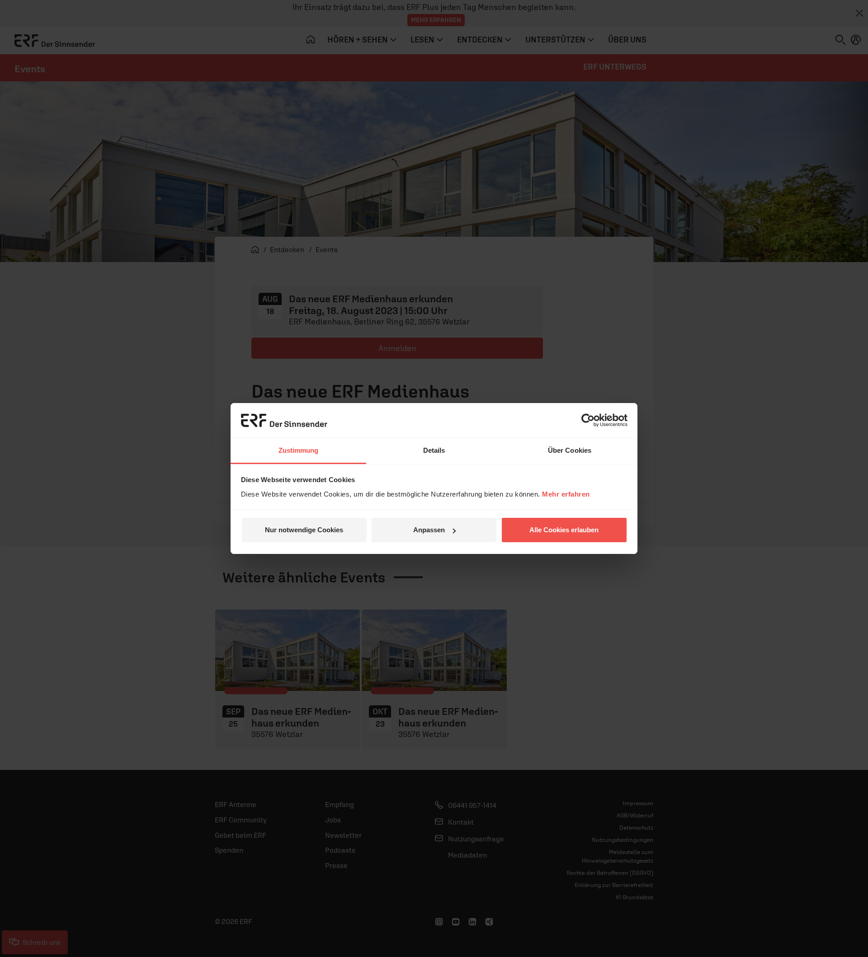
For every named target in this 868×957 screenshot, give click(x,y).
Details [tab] (434, 450)
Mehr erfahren (566, 494)
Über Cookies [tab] (569, 450)
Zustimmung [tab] (298, 450)
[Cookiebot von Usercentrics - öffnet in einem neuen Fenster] (587, 420)
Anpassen (429, 530)
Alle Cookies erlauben (564, 530)
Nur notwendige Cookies (304, 530)
